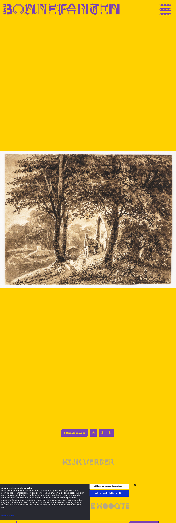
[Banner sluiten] (135, 485)
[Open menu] (170, 9)
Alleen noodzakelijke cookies (109, 493)
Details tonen (7, 515)
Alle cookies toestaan (109, 486)
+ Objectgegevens (74, 432)
